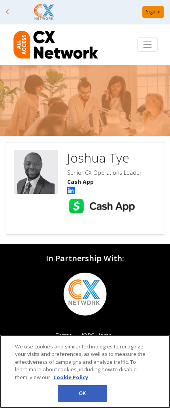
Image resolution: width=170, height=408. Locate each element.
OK (82, 393)
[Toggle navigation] (147, 44)
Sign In (153, 11)
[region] (85, 371)
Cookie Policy (70, 377)
